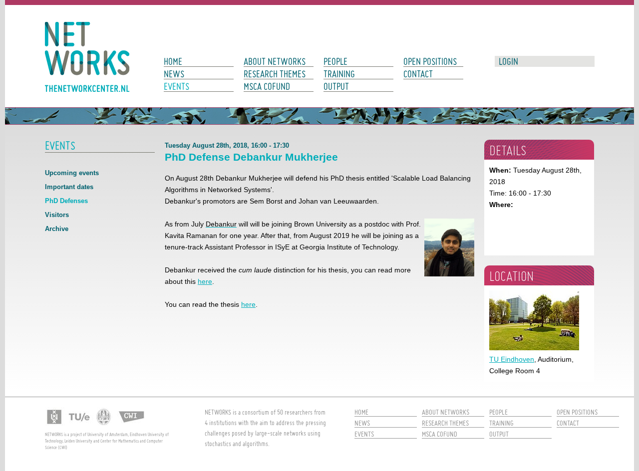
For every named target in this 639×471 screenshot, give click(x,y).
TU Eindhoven (511, 359)
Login (508, 61)
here (205, 281)
